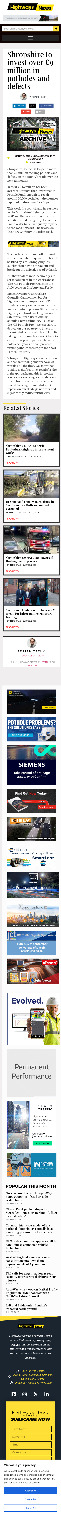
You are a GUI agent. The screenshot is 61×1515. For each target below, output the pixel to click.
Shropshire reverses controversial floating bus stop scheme (29, 559)
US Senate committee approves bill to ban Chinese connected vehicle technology (31, 1244)
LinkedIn (31, 665)
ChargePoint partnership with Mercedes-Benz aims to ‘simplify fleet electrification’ (31, 1212)
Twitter (45, 661)
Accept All (30, 1490)
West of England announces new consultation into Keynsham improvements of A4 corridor (28, 1260)
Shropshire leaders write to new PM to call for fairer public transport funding (30, 613)
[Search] (56, 28)
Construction (23, 156)
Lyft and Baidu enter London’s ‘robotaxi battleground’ (26, 1307)
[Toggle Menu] (30, 37)
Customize (30, 1499)
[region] (30, 1487)
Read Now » (12, 463)
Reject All (30, 1508)
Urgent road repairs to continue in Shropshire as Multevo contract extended (30, 505)
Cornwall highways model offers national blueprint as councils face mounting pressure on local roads (29, 1228)
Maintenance (35, 159)
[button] (19, 106)
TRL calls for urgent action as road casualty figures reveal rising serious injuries (31, 1276)
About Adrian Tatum (32, 655)
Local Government (44, 156)
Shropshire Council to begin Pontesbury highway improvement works (30, 449)
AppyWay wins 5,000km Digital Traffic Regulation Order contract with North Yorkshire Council (32, 1292)
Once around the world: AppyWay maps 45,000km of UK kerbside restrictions (29, 1196)
